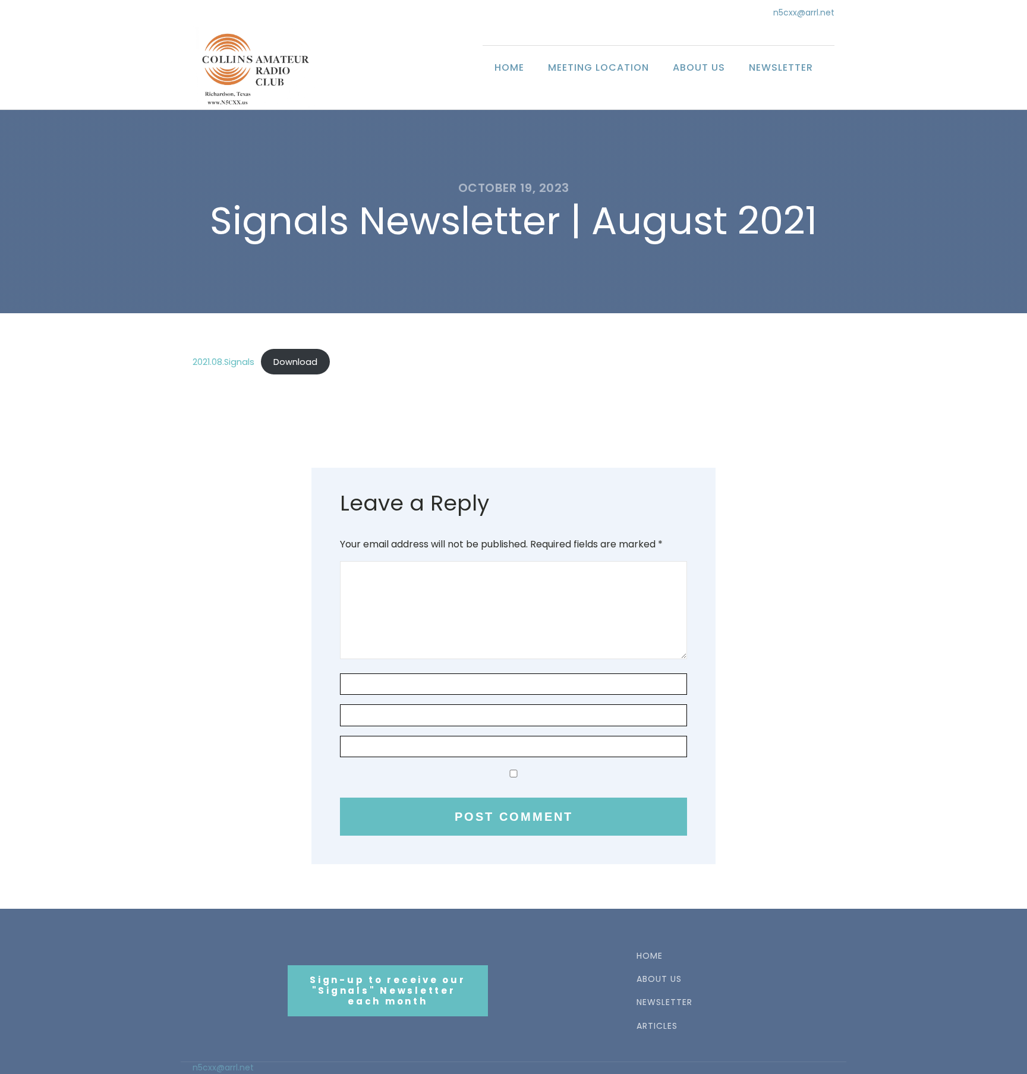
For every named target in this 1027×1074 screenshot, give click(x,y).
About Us (699, 67)
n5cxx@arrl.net (803, 12)
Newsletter (781, 67)
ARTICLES (657, 1026)
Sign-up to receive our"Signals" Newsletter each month (388, 990)
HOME (650, 956)
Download (295, 362)
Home (509, 67)
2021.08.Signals (223, 362)
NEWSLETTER (664, 1002)
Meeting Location (598, 67)
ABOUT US (659, 979)
